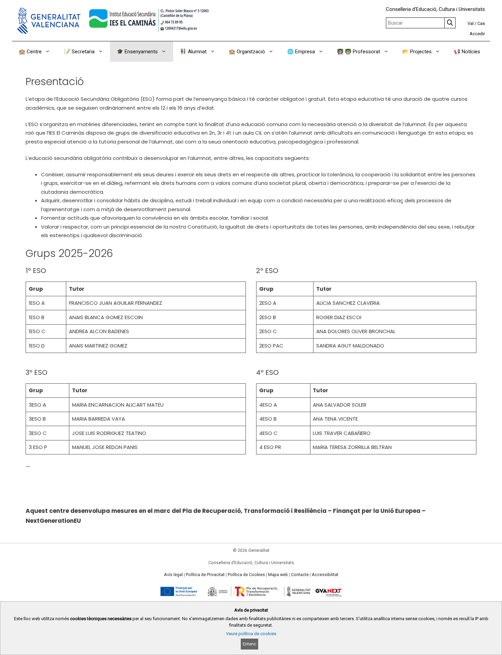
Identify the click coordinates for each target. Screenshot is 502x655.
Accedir (477, 33)
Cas (481, 23)
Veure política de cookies (251, 633)
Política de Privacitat (205, 574)
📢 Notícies (467, 52)
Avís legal (173, 574)
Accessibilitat (325, 574)
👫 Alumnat (193, 52)
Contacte (300, 574)
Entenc (249, 643)
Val (471, 23)
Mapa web (278, 574)
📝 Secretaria (79, 52)
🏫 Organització (247, 52)
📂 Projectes (417, 52)
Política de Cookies (246, 574)
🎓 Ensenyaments (137, 52)
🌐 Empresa (301, 52)
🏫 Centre (30, 52)
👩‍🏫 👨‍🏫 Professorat (358, 52)
